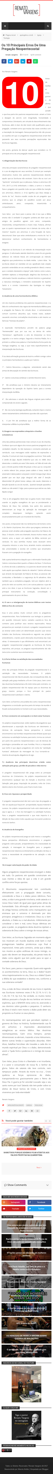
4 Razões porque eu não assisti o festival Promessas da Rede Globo (26, 1309)
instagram (15, 1202)
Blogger (45, 1469)
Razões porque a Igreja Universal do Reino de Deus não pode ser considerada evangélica (26, 1240)
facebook (41, 1202)
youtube (15, 1209)
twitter (41, 1209)
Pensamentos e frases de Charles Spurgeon (26, 1282)
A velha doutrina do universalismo (26, 1296)
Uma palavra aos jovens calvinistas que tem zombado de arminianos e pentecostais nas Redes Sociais (26, 1228)
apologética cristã (26, 35)
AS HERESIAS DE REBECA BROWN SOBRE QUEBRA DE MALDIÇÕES (26, 1337)
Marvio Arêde (23, 1469)
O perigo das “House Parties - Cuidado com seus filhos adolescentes (26, 1350)
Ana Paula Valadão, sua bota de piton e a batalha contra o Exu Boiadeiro (26, 1267)
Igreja (39, 35)
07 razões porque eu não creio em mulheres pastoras (26, 1254)
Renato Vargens (35, 1466)
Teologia (6, 38)
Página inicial (11, 35)
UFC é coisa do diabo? (26, 1323)
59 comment (36, 55)
